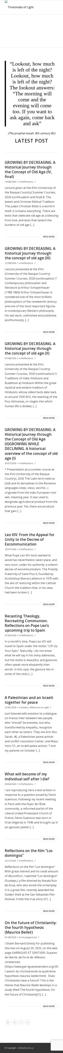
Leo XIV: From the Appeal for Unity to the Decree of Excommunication (29, 539)
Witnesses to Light (39, 707)
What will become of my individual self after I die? (27, 776)
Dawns (25, 707)
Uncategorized (29, 937)
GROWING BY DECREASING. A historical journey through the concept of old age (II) (30, 348)
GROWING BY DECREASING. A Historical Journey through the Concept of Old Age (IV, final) (30, 169)
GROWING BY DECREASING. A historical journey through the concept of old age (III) (30, 253)
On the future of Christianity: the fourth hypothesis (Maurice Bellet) (31, 927)
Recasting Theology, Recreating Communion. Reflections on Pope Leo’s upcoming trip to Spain (27, 623)
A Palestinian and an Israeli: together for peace (29, 700)
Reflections (27, 181)
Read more (49, 236)
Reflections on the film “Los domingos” (28, 853)
